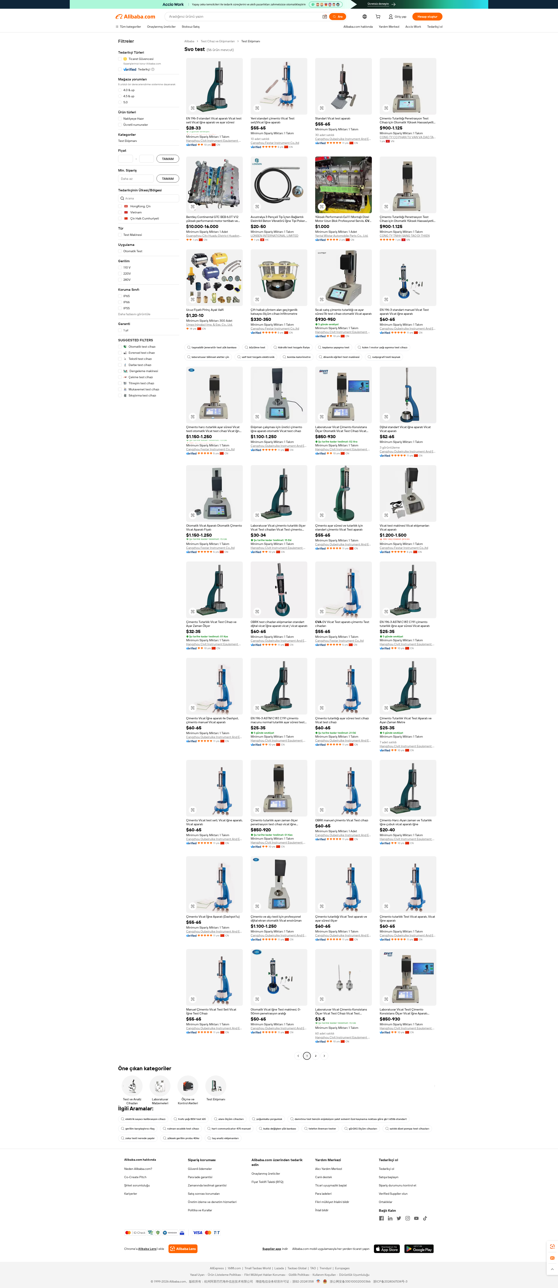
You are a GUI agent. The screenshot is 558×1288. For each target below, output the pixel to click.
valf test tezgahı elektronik (258, 357)
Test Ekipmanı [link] (250, 41)
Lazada (279, 1268)
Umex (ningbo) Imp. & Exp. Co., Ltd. (209, 324)
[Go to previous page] (298, 1056)
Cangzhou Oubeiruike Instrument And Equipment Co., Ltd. (343, 139)
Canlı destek (323, 1177)
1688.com (234, 1268)
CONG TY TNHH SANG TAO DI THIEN (405, 235)
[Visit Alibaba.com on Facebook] (381, 1218)
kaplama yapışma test (335, 347)
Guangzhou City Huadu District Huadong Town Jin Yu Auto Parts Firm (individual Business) (214, 235)
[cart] (379, 17)
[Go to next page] (324, 1056)
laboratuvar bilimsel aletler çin (210, 357)
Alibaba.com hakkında (140, 1159)
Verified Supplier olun (393, 1193)
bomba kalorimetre (299, 357)
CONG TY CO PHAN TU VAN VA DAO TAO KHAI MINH (408, 137)
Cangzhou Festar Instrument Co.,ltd (275, 143)
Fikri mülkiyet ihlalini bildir (332, 1202)
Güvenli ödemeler (200, 1169)
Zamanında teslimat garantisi (207, 1185)
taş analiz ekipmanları (225, 1138)
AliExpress (217, 1268)
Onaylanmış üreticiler (266, 1173)
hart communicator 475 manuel (231, 1128)
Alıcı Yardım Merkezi (328, 1169)
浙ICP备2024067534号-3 (390, 1281)
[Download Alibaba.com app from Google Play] (419, 1248)
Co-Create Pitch (135, 1177)
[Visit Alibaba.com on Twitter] (398, 1218)
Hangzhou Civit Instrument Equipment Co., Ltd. (214, 140)
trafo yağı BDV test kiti (192, 1119)
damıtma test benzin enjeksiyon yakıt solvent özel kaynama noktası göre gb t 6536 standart (351, 1119)
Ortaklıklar (385, 1202)
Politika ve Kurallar (200, 1210)
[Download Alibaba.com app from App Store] (387, 1248)
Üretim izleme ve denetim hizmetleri (212, 1202)
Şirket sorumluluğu (137, 1185)
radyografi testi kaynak (386, 357)
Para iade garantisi (200, 1177)
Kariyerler (130, 1193)
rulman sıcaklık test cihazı (183, 1128)
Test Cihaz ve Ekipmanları (218, 41)
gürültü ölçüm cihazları (363, 1128)
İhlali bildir (321, 1210)
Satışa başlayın (388, 1177)
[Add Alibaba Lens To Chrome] (182, 1248)
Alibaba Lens (147, 1249)
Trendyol (325, 1268)
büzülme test (257, 347)
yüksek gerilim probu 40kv (183, 1138)
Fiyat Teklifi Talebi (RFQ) (267, 1182)
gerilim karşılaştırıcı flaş (140, 1128)
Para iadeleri (323, 1193)
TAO (313, 1268)
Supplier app (271, 1249)
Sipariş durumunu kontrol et (397, 1185)
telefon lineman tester (322, 1128)
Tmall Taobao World (258, 1268)
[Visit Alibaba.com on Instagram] (407, 1218)
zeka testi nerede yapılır (140, 1138)
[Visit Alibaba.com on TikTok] (425, 1218)
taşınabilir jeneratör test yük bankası (214, 347)
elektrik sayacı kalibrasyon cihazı (145, 1119)
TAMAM (168, 159)
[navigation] (148, 549)
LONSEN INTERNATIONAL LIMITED (274, 235)
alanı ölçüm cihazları (231, 1119)
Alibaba (189, 41)
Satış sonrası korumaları (204, 1193)
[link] (552, 1246)
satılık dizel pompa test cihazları (409, 1128)
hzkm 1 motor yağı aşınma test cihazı (384, 347)
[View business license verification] (318, 1281)
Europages (342, 1268)
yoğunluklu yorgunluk (269, 1119)
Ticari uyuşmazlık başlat (331, 1185)
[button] (324, 16)
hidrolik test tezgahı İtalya (294, 347)
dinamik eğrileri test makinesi (341, 357)
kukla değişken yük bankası (279, 1128)
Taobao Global (297, 1268)
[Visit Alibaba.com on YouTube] (416, 1218)
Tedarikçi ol (386, 1169)
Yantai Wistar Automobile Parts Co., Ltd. (341, 235)
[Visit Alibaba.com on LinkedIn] (390, 1218)
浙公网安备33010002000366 (350, 1281)
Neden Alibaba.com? (138, 1169)
